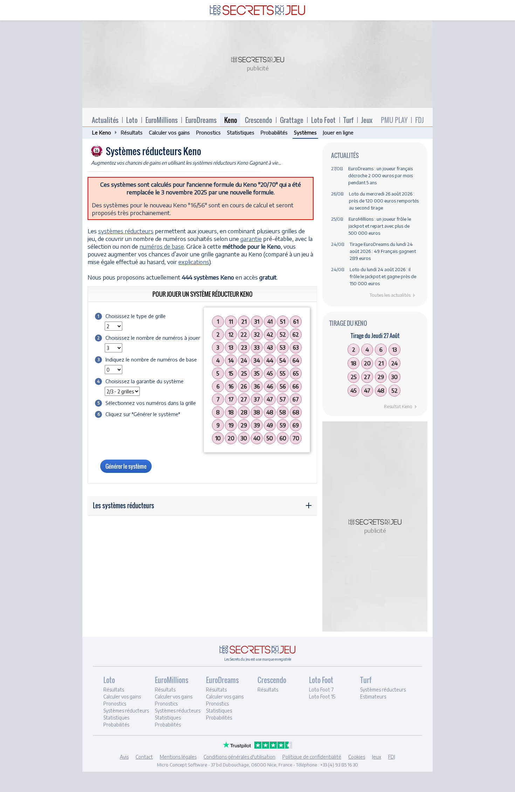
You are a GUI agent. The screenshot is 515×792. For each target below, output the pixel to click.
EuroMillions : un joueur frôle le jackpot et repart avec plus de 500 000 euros (380, 226)
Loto (132, 120)
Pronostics (208, 132)
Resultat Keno (398, 406)
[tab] (128, 702)
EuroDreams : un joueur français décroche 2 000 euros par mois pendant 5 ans (380, 175)
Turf (348, 120)
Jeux (366, 120)
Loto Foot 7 (321, 690)
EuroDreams (201, 120)
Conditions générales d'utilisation (239, 757)
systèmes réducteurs (125, 231)
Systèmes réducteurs (126, 711)
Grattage (291, 120)
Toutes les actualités (390, 295)
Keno (230, 120)
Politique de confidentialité (311, 757)
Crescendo (258, 120)
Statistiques (240, 132)
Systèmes (305, 132)
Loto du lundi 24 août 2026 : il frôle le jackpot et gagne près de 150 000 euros (383, 276)
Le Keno (101, 132)
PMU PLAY (394, 120)
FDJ (419, 120)
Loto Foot (323, 120)
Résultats (132, 132)
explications (193, 262)
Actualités (105, 120)
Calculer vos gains (169, 132)
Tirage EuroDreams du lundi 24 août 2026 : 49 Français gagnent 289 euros (383, 251)
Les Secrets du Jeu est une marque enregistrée (257, 659)
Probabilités (274, 132)
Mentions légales (178, 757)
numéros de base (161, 246)
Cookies (356, 757)
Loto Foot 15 (322, 697)
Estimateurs (373, 697)
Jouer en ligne (338, 132)
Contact (144, 757)
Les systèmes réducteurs (123, 505)
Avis (124, 757)
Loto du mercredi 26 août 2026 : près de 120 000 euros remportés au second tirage (384, 201)
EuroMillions (161, 120)
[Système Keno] (257, 9)
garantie (251, 238)
